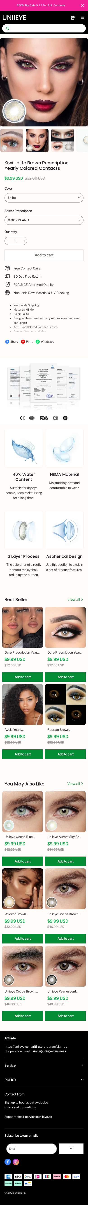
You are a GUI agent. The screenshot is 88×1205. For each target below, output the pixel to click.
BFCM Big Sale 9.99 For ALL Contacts (41, 5)
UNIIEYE (14, 17)
